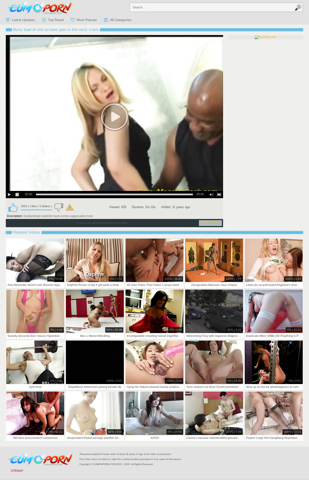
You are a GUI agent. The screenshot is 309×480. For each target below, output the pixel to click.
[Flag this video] (69, 207)
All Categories (120, 20)
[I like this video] (13, 207)
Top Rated (56, 20)
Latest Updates (23, 20)
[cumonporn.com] (39, 7)
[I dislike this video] (58, 207)
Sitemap (17, 471)
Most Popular (87, 20)
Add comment (210, 223)
